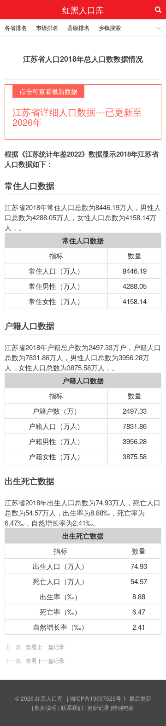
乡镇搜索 (110, 27)
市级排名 (47, 27)
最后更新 (140, 698)
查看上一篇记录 (45, 646)
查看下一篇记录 (45, 660)
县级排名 (78, 27)
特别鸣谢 (123, 707)
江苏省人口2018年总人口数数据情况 (83, 58)
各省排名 (16, 27)
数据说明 (46, 707)
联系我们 (72, 707)
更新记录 (98, 707)
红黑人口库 (83, 10)
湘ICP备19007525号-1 (98, 698)
